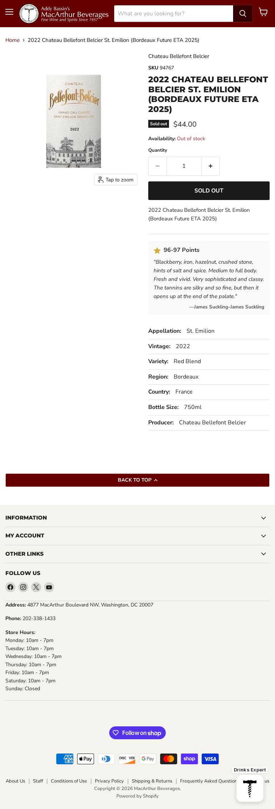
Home (12, 40)
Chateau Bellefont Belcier (178, 56)
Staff (38, 781)
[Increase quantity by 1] (211, 166)
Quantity (157, 150)
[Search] (242, 13)
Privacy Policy (109, 781)
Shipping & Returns (152, 781)
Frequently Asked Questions (209, 781)
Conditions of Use (69, 781)
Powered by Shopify (137, 796)
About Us (15, 781)
